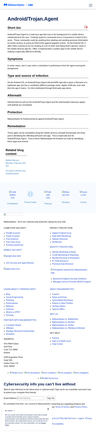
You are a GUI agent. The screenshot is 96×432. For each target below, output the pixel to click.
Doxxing (9, 315)
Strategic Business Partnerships (20, 331)
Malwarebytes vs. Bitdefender (65, 319)
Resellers (10, 334)
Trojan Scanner (13, 236)
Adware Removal (60, 239)
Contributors (12, 204)
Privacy (88, 418)
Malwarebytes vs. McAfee (63, 322)
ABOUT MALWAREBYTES (62, 289)
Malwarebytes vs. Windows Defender (68, 328)
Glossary (66, 202)
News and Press (59, 297)
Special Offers (58, 309)
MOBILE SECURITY (13, 250)
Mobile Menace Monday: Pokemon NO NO (16, 163)
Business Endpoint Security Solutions (69, 279)
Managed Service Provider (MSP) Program (72, 282)
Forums (55, 338)
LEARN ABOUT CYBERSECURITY (20, 289)
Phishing (10, 300)
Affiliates (10, 328)
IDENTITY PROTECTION (61, 247)
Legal (80, 418)
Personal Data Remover (63, 264)
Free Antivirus (12, 239)
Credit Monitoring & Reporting (65, 255)
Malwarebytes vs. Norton (63, 325)
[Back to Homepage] (18, 6)
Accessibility (57, 424)
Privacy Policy (80, 407)
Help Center (57, 344)
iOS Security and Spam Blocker (20, 263)
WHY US (54, 314)
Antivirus (10, 309)
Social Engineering (14, 297)
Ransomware (12, 303)
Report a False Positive (62, 303)
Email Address (10, 398)
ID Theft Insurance (60, 261)
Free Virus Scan (13, 242)
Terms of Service (62, 407)
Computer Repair (13, 325)
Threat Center (30, 202)
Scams (83, 202)
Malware (10, 306)
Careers (55, 294)
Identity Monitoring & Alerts (64, 252)
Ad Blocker (57, 242)
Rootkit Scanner (13, 233)
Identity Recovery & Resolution (66, 258)
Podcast (48, 204)
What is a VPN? (13, 312)
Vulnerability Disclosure (62, 300)
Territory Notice (59, 306)
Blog (8, 294)
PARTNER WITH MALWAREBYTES (20, 320)
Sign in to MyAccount (61, 341)
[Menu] (90, 5)
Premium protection (14, 245)
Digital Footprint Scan (61, 233)
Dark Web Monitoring (61, 236)
